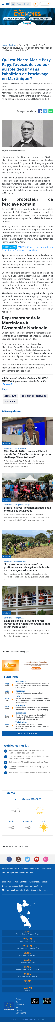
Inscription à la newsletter (25, 868)
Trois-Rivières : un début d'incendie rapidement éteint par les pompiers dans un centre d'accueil (32, 726)
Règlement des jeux (39, 890)
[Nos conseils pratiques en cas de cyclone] (40, 19)
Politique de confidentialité (30, 886)
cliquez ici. (7, 384)
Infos (4, 868)
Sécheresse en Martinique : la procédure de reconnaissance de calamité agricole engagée (32, 708)
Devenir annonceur (10, 886)
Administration (23, 890)
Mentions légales (9, 890)
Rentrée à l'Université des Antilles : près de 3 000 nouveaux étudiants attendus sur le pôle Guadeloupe (32, 685)
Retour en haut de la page (17, 651)
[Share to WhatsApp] (50, 111)
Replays (10, 868)
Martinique (10, 401)
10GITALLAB (39, 1019)
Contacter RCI (26, 882)
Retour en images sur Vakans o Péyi (28, 693)
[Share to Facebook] (40, 111)
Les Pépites (20, 872)
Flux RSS (29, 872)
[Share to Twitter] (45, 111)
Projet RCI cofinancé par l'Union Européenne (19, 1006)
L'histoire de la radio (10, 882)
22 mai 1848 (10, 395)
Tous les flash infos (27, 733)
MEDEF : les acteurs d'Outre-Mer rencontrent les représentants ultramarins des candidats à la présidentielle (32, 700)
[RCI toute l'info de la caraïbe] (8, 4)
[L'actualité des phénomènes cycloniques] (14, 19)
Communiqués (8, 872)
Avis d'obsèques (44, 868)
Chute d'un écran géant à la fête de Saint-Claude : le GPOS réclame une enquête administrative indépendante (31, 717)
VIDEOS (22, 247)
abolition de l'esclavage (34, 395)
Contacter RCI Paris (40, 882)
